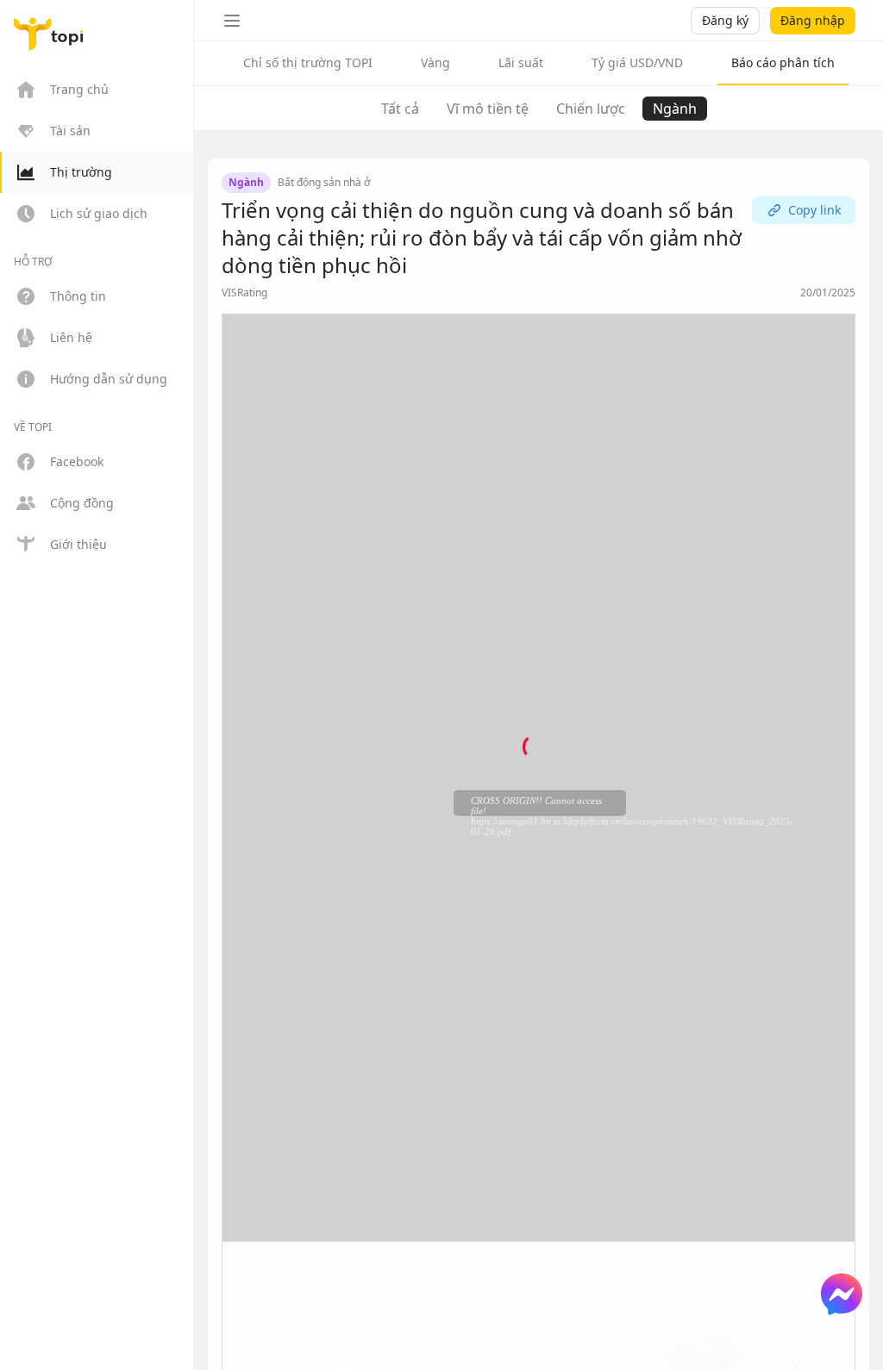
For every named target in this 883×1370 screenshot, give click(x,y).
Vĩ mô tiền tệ (488, 108)
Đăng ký (725, 20)
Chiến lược (590, 108)
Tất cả (400, 108)
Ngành (675, 108)
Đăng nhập (812, 20)
